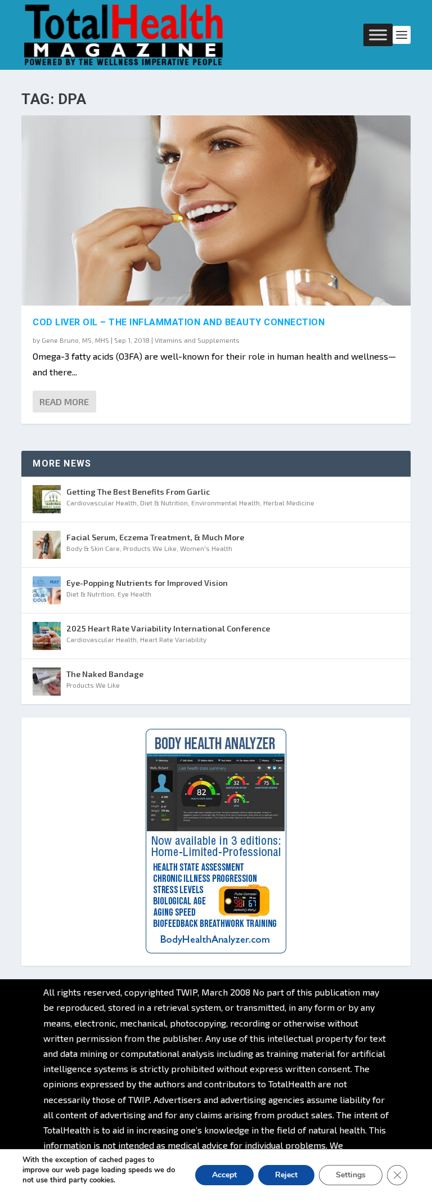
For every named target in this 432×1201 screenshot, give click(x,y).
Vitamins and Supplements (197, 340)
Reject (286, 1174)
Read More (64, 401)
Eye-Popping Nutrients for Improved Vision (147, 583)
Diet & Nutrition (164, 503)
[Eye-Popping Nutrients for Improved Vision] (47, 590)
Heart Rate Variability (173, 639)
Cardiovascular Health (101, 503)
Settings (351, 1174)
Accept (224, 1174)
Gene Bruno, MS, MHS (75, 340)
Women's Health (206, 548)
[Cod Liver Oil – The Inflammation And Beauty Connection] (215, 210)
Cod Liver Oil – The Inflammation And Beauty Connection (179, 322)
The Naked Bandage (104, 674)
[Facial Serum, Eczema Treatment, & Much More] (47, 545)
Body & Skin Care (93, 548)
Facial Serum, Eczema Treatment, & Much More (155, 537)
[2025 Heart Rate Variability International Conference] (47, 636)
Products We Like (150, 548)
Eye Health (134, 594)
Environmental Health (225, 503)
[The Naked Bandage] (47, 681)
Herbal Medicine (288, 503)
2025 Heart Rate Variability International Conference (168, 628)
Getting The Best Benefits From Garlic (138, 491)
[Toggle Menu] (378, 34)
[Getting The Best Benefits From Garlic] (47, 499)
